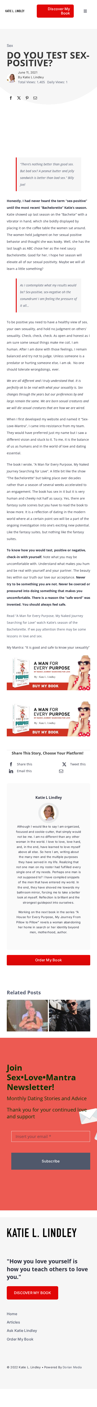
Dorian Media (72, 1367)
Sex (10, 45)
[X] (19, 98)
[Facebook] (11, 98)
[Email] (35, 98)
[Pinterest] (27, 98)
